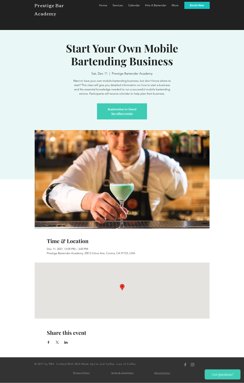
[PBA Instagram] (192, 364)
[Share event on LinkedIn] (66, 342)
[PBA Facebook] (185, 364)
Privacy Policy (81, 372)
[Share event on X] (57, 342)
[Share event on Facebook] (48, 342)
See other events (122, 113)
